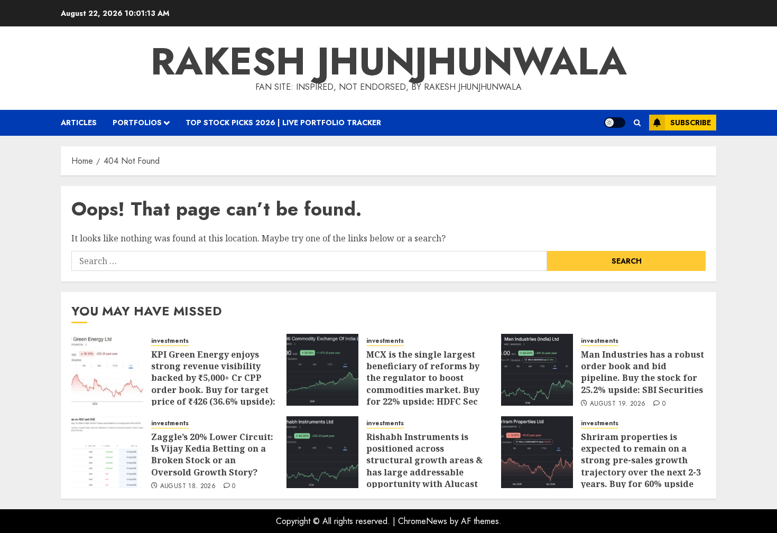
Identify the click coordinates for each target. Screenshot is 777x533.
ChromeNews (422, 521)
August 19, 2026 (617, 404)
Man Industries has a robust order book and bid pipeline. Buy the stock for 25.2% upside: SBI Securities (642, 372)
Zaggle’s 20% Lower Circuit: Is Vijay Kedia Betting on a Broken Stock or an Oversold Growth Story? (212, 454)
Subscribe (690, 122)
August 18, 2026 (188, 486)
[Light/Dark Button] (614, 122)
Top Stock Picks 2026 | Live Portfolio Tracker (283, 122)
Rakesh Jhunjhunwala (389, 61)
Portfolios (137, 122)
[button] (637, 123)
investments (170, 340)
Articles (79, 122)
